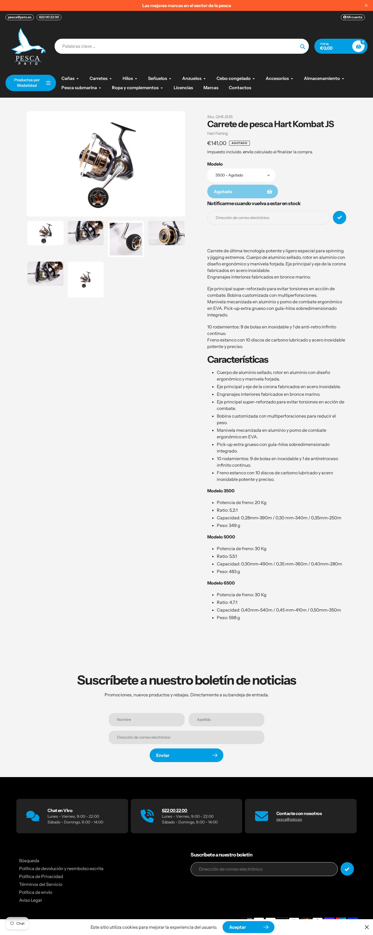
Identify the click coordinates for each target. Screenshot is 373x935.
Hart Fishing (217, 133)
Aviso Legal (30, 900)
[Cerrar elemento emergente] (366, 927)
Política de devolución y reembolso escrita (61, 868)
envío (248, 151)
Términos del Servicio (40, 884)
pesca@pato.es (19, 17)
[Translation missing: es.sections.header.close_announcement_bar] (366, 5)
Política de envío (35, 892)
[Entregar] (347, 869)
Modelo (215, 164)
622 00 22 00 (49, 17)
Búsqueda (29, 860)
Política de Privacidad (41, 876)
